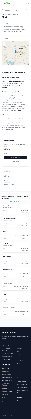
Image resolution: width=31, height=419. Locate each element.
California (19, 348)
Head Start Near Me (22, 387)
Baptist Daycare (6, 394)
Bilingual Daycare (7, 398)
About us (19, 401)
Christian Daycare (7, 377)
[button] (15, 51)
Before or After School (7, 353)
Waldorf (4, 401)
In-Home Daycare (7, 380)
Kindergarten (6, 388)
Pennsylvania (20, 361)
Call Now (16, 161)
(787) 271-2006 (7, 150)
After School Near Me (22, 384)
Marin (27, 9)
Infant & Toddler (7, 374)
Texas (18, 351)
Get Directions (16, 157)
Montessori (5, 371)
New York (19, 357)
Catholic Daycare (7, 391)
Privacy (18, 407)
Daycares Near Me (21, 381)
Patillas (22, 9)
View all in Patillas (14, 201)
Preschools (5, 368)
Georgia (19, 370)
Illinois (18, 364)
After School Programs (5, 384)
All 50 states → (20, 373)
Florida (18, 354)
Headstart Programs (7, 9)
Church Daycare (6, 359)
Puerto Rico (16, 9)
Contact (19, 404)
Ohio (18, 367)
